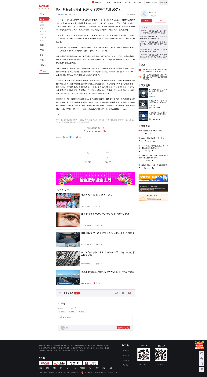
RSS (117, 372)
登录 (61, 317)
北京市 (42, 40)
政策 (42, 55)
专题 (42, 60)
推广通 (127, 2)
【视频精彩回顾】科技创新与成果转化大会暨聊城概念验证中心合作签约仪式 (158, 114)
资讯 (42, 18)
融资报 (42, 28)
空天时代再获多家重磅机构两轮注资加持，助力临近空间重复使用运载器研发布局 (155, 77)
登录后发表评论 (123, 328)
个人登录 (163, 2)
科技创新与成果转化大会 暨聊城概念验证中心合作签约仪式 (153, 156)
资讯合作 (126, 355)
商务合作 (126, 360)
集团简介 (126, 350)
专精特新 (43, 34)
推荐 (41, 22)
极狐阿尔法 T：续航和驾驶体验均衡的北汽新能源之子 (108, 234)
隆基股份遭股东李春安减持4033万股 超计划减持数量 (107, 271)
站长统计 (111, 372)
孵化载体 (70, 20)
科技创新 (127, 23)
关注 (77, 293)
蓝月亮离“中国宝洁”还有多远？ (97, 194)
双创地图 (137, 2)
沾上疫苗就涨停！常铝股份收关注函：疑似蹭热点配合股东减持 (108, 254)
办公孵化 (117, 2)
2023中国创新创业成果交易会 (152, 138)
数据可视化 (62, 311)
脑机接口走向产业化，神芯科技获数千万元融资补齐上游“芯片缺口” (155, 70)
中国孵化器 (60, 14)
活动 (42, 65)
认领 (160, 20)
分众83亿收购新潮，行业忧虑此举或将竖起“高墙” (158, 90)
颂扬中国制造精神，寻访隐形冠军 (154, 165)
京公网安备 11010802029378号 (95, 372)
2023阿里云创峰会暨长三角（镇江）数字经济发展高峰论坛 (153, 146)
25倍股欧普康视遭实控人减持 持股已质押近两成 (105, 213)
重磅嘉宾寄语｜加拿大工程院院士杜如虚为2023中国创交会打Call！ (158, 102)
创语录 (42, 25)
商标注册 (97, 2)
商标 (42, 44)
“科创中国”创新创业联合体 (153, 130)
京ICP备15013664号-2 (71, 372)
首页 (42, 13)
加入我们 (126, 365)
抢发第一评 (131, 14)
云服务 (107, 2)
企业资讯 (43, 37)
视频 (42, 50)
